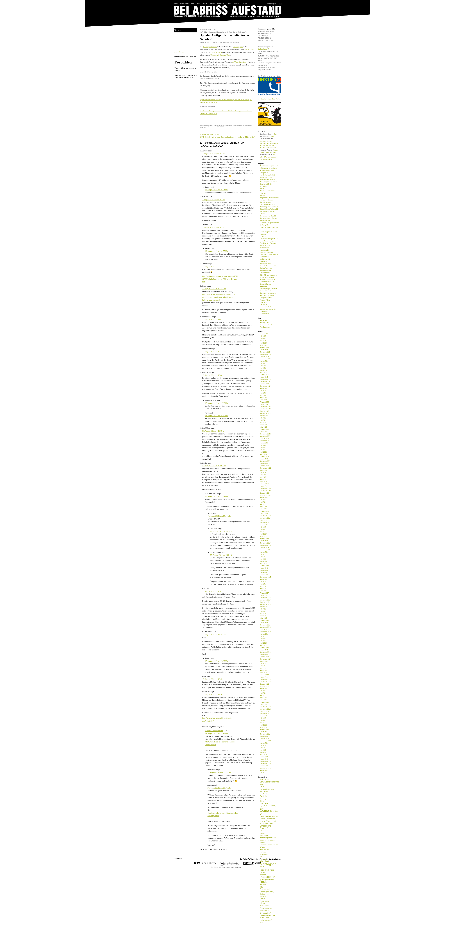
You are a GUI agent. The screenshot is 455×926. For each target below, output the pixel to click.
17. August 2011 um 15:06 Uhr (214, 375)
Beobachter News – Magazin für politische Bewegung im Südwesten (268, 179)
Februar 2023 (264, 429)
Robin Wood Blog (266, 268)
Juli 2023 (263, 418)
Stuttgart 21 (264, 894)
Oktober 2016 (264, 602)
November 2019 (265, 518)
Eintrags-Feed (264, 323)
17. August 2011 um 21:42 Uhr (216, 416)
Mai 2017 (263, 586)
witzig (261, 922)
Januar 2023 (264, 431)
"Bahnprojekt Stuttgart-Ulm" (220, 55)
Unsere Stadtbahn (266, 307)
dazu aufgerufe (238, 46)
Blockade (264, 803)
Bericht (263, 796)
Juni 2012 (263, 720)
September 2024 (265, 386)
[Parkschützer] (230, 865)
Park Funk (263, 261)
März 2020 (263, 509)
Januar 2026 (264, 350)
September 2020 (265, 495)
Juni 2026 (263, 338)
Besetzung (263, 799)
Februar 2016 (264, 620)
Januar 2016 (264, 623)
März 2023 (263, 427)
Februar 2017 (264, 593)
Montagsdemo (268, 865)
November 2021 (265, 463)
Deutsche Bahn (216, 52)
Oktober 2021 (264, 466)
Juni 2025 (263, 366)
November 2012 (265, 709)
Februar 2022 (264, 457)
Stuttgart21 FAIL (265, 291)
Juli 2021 (263, 472)
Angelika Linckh (265, 794)
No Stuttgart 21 (265, 259)
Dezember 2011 (265, 734)
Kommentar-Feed (266, 325)
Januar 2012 (264, 732)
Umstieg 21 (264, 305)
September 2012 (265, 714)
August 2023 (264, 416)
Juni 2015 (263, 638)
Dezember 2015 (265, 625)
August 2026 (264, 334)
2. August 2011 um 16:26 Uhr (213, 154)
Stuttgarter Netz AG (266, 298)
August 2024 (264, 388)
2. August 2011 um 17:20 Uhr (213, 200)
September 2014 (265, 659)
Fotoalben (220, 3)
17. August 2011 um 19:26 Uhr (214, 694)
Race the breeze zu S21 (268, 266)
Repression (263, 884)
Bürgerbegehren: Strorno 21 (269, 207)
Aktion (263, 786)
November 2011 (265, 736)
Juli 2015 (263, 636)
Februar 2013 (264, 702)
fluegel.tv (263, 833)
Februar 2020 (264, 511)
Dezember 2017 (265, 570)
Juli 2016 (263, 609)
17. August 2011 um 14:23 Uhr (214, 352)
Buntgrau (263, 195)
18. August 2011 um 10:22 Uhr (221, 531)
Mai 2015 (263, 641)
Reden (205, 3)
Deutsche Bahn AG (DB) (269, 816)
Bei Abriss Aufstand (182, 19)
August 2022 (264, 443)
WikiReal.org (264, 311)
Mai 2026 (263, 341)
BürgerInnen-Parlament (267, 211)
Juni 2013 (263, 693)
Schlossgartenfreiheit (267, 277)
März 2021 (263, 482)
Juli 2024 (263, 391)
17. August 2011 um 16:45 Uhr (214, 679)
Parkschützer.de (265, 264)
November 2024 (265, 381)
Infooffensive (264, 248)
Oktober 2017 (264, 575)
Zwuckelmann (264, 314)
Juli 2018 (263, 554)
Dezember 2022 (265, 434)
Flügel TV (263, 236)
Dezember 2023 (265, 406)
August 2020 (264, 497)
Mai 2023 (263, 422)
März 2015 (263, 645)
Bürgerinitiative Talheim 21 (269, 209)
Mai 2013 (263, 695)
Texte (198, 3)
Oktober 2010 (264, 766)
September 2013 (265, 686)
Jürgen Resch (264, 854)
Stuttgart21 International (268, 293)
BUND (262, 808)
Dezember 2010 (265, 761)
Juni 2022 (263, 447)
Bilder (262, 801)
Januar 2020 (264, 513)
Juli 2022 (263, 445)
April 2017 (263, 588)
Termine (236, 3)
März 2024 (263, 400)
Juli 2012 (263, 718)
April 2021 (263, 479)
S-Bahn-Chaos (265, 273)
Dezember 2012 (265, 707)
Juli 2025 (263, 363)
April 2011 (263, 752)
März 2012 (263, 727)
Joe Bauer (263, 852)
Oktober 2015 (264, 629)
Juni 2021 (263, 475)
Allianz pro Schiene (210, 46)
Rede (263, 881)
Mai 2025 (263, 368)
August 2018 (264, 552)
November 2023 (265, 409)
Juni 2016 (263, 611)
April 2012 (263, 725)
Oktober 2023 (264, 411)
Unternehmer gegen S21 (268, 309)
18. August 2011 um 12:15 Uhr (216, 734)
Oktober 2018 (264, 547)
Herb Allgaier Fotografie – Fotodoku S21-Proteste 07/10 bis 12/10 (268, 243)
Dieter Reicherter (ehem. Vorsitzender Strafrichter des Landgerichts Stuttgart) (269, 823)
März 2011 (263, 754)
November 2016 (265, 600)
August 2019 (264, 525)
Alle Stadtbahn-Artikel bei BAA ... (269, 99)
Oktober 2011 (264, 738)
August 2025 (264, 361)
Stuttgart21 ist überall (267, 295)
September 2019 (265, 523)
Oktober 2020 (264, 493)
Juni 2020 (263, 502)
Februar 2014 (264, 675)
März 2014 (263, 673)
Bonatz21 (263, 188)
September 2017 (265, 577)
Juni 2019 (263, 529)
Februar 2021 (264, 484)
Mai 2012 (263, 723)
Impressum (178, 858)
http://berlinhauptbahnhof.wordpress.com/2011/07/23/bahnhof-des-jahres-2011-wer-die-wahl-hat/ (220, 279)
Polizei (262, 872)
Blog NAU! (263, 186)
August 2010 (264, 770)
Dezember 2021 (265, 461)
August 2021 (264, 470)
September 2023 (265, 413)
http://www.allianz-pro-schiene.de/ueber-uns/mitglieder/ (217, 719)
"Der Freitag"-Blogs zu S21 (269, 166)
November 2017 (265, 572)
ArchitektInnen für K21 (267, 175)
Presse (212, 3)
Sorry (276, 134)
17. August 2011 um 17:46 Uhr (216, 403)
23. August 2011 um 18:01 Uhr (219, 788)
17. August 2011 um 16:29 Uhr (214, 635)
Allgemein (220, 125)
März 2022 (263, 454)
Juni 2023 (263, 420)
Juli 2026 (263, 336)
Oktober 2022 (264, 438)
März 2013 (263, 700)
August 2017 (264, 579)
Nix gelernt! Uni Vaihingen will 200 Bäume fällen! (268, 157)
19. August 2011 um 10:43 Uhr (219, 772)
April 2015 (263, 643)
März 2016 (263, 618)
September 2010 (265, 768)
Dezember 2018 (265, 543)
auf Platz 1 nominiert (239, 62)
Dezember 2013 (265, 679)
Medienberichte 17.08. (208, 29)
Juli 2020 (263, 500)
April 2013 (263, 698)
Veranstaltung (264, 901)
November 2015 (265, 627)
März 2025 (263, 372)
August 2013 (264, 688)
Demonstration (269, 812)
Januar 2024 (264, 404)
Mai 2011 (263, 750)
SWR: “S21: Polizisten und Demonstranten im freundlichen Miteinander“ (224, 32)
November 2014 (265, 654)
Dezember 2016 (265, 597)
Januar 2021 (264, 486)
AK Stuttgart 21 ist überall (269, 168)
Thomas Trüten (265, 300)
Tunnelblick (264, 302)
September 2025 (265, 359)
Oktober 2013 (264, 684)
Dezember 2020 (265, 488)
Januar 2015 (264, 650)
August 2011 (264, 743)
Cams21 (262, 213)
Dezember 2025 (265, 352)
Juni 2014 (263, 666)
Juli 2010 (263, 773)
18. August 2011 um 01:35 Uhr (216, 251)
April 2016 (263, 616)
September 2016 (265, 604)
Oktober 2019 (264, 520)
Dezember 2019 (265, 516)
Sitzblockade (265, 889)
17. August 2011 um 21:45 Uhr (219, 516)
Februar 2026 (264, 347)
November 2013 (265, 682)
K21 (261, 857)
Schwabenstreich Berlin (268, 279)
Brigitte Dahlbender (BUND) (268, 806)
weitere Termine (179, 52)
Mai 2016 (263, 613)
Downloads (184, 3)
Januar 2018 (264, 568)
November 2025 (265, 354)
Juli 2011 (263, 745)
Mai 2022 (263, 450)
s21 (261, 887)
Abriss (261, 784)
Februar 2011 (264, 757)
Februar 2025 (264, 375)
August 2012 (264, 716)
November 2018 (265, 545)
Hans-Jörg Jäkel (264, 849)
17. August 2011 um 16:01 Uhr (214, 591)
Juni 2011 (263, 748)
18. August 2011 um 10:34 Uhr (221, 555)
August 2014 (264, 661)
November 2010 (265, 763)
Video (263, 903)
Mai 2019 (263, 532)
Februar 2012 (264, 729)
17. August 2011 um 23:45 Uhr (216, 661)
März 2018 (263, 563)
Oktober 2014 (264, 657)
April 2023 (263, 425)
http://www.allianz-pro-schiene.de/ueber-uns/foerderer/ (220, 743)
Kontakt (244, 3)
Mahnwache (263, 859)
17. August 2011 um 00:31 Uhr (214, 266)
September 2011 (265, 741)
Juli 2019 (263, 527)
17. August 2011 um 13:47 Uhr (214, 319)
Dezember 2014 (265, 652)
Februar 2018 (264, 566)
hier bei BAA (249, 49)
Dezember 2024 (265, 379)
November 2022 (265, 436)
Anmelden (263, 320)
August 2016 (264, 607)
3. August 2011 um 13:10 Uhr (213, 227)
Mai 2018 (263, 559)
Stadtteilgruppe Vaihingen (268, 289)
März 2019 (263, 536)
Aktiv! (176, 3)
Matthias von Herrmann (231, 42)
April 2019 (263, 534)
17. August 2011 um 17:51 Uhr (216, 496)
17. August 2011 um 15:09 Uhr (214, 431)
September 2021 (265, 468)
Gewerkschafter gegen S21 (269, 239)
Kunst (229, 3)
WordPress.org (265, 327)
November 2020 (265, 491)
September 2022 (265, 441)
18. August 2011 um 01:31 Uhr (216, 190)
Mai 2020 (263, 504)
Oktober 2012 (264, 711)
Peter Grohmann (267, 870)
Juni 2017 (263, 584)
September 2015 (265, 632)
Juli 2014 (263, 663)
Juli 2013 (263, 691)
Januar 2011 (264, 759)
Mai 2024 (263, 395)
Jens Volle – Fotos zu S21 (269, 254)
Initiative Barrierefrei (266, 252)
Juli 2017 (263, 582)
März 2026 (263, 345)
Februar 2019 (264, 538)
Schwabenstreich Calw (267, 282)
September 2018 (265, 550)
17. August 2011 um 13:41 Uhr (214, 289)
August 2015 (264, 634)
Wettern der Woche (267, 915)
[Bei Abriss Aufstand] (227, 11)
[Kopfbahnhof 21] (205, 865)
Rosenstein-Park (265, 270)
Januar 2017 (264, 595)
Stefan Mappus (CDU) (267, 891)
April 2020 (263, 507)
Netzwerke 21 (264, 257)
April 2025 (263, 370)
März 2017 (263, 591)
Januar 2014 (264, 677)
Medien (264, 861)
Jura (192, 3)
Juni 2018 (263, 557)
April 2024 (263, 397)
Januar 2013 (264, 704)
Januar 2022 (264, 459)
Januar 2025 (264, 377)
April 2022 (263, 452)
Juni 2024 (263, 393)
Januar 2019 (264, 541)
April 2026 (263, 343)
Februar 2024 (264, 402)
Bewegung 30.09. (266, 184)
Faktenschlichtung (265, 831)
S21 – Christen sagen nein (269, 275)
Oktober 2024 (264, 384)
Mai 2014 (263, 668)
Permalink (203, 127)
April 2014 (263, 670)
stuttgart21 (263, 896)
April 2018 (263, 561)
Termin (262, 899)
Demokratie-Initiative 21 (268, 216)
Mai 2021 (263, 477)
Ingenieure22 (264, 250)
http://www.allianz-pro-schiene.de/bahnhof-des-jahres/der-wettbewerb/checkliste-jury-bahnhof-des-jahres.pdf (218, 297)
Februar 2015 (264, 648)
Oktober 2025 (264, 356)
